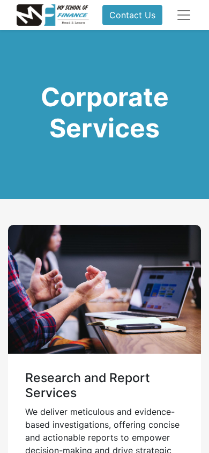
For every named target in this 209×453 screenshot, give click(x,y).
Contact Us (132, 15)
